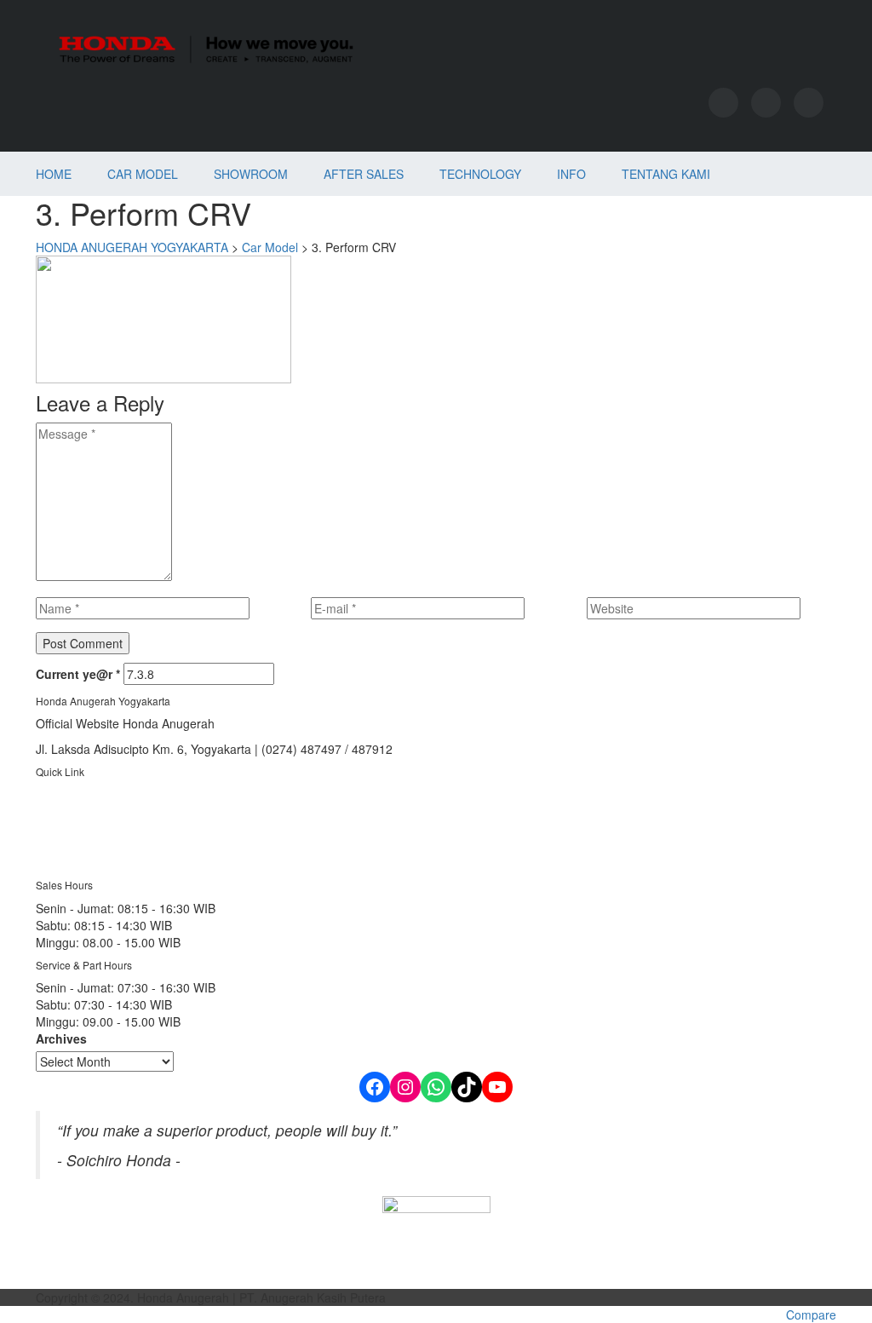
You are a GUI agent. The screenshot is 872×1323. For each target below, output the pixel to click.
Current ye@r (78, 673)
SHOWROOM (251, 173)
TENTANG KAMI (666, 173)
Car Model (142, 173)
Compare (811, 1314)
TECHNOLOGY (480, 173)
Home (54, 173)
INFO (571, 173)
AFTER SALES (364, 173)
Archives (61, 1038)
